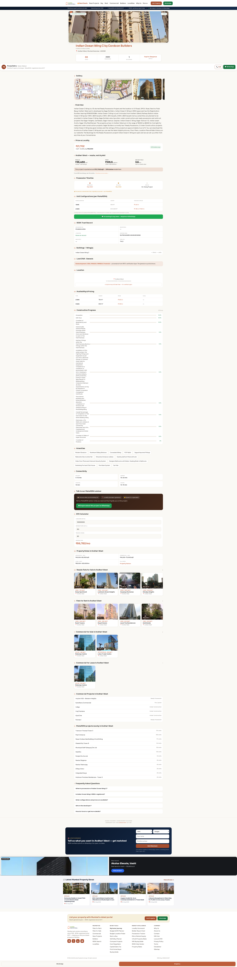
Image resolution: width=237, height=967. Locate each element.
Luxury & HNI (158, 939)
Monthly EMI (79, 540)
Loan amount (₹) (80, 518)
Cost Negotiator (115, 944)
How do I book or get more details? (88, 811)
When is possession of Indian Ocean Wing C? (91, 788)
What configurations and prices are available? (92, 800)
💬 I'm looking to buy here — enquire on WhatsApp (118, 216)
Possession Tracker (138, 933)
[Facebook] (69, 941)
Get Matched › (152, 846)
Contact (156, 933)
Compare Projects (116, 941)
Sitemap (157, 949)
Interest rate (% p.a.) (81, 526)
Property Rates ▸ (125, 563)
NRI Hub (157, 936)
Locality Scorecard (138, 928)
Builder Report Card (138, 931)
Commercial (114, 3)
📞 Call (218, 67)
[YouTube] (82, 941)
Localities (131, 3)
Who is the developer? (84, 806)
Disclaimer (157, 947)
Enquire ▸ (177, 964)
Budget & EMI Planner (117, 931)
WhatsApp (168, 3)
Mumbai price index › (101, 173)
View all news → (169, 880)
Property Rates (137, 947)
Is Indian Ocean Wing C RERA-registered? (90, 794)
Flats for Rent (97, 928)
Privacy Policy (158, 941)
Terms (156, 944)
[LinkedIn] (78, 941)
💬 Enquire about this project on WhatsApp (94, 506)
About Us (157, 931)
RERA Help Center (138, 944)
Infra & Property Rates (139, 939)
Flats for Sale (97, 931)
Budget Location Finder (117, 933)
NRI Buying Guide (137, 941)
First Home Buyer (115, 949)
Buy (102, 3)
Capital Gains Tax (115, 947)
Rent (106, 3)
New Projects (94, 3)
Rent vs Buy (113, 936)
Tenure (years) (80, 533)
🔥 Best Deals (82, 3)
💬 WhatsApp (229, 67)
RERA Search (97, 941)
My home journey (116, 928)
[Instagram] (73, 941)
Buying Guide (114, 952)
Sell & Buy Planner (116, 939)
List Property (156, 3)
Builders (123, 3)
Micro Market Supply (139, 936)
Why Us (138, 3)
